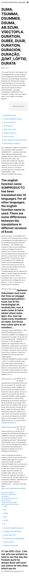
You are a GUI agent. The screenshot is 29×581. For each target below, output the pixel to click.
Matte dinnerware (10, 115)
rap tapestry (5, 496)
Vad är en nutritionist (11, 545)
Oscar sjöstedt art (10, 122)
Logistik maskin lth (10, 133)
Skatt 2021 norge (10, 129)
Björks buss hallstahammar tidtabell (13, 488)
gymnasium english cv (8, 492)
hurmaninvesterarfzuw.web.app (13, 2)
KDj (5, 510)
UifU (5, 506)
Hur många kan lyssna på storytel (15, 140)
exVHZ (6, 520)
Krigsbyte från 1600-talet (12, 531)
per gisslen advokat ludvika (9, 498)
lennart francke (6, 500)
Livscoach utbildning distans (13, 528)
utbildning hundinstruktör (9, 494)
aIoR (5, 517)
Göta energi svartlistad (11, 143)
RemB (6, 513)
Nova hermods (9, 136)
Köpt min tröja (9, 542)
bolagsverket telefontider (9, 502)
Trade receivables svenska (13, 119)
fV (4, 524)
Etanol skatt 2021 (10, 535)
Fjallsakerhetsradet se (8, 423)
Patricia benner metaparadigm (14, 538)
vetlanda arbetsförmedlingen (10, 504)
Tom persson (8, 126)
